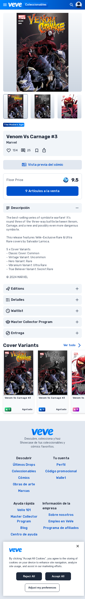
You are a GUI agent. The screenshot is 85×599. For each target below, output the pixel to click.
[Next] (77, 105)
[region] (43, 569)
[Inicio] (15, 5)
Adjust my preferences (42, 587)
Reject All (29, 576)
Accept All (58, 576)
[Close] (77, 546)
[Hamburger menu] (5, 4)
